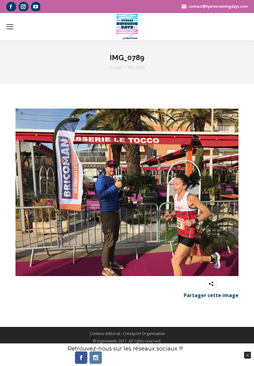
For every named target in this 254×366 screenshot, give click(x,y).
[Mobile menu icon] (10, 26)
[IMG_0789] (127, 192)
